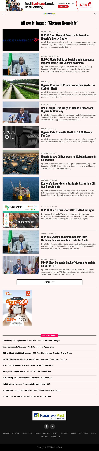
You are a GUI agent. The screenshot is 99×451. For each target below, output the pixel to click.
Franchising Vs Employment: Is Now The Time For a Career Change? (31, 341)
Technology (83, 433)
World (93, 433)
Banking (6, 433)
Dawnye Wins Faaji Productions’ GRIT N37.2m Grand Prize (27, 372)
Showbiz (64, 433)
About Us (44, 436)
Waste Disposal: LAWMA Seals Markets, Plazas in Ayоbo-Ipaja (28, 347)
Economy (15, 433)
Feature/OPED (27, 433)
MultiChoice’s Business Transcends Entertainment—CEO (26, 384)
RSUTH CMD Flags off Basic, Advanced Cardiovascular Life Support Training (35, 359)
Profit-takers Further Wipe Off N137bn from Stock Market (27, 397)
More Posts (50, 282)
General (37, 433)
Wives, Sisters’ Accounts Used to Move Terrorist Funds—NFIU (28, 365)
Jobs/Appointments (50, 433)
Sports (73, 433)
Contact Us (55, 436)
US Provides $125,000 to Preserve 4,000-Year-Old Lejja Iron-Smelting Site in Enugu (37, 353)
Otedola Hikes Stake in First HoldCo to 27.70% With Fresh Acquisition (31, 390)
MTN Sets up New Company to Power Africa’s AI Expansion (27, 378)
